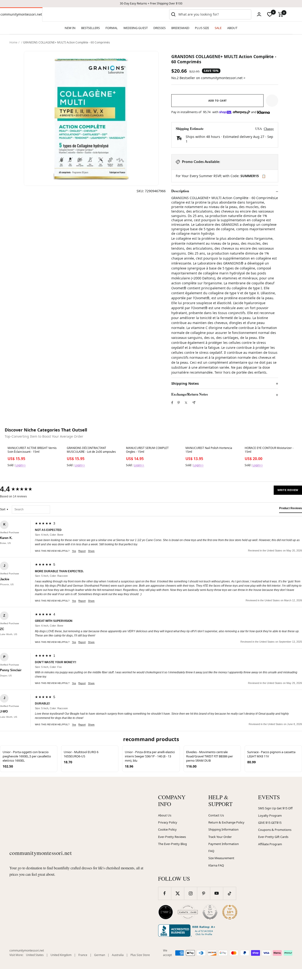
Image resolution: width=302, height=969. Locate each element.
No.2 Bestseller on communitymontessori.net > (208, 78)
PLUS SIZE (202, 28)
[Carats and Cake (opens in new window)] (188, 912)
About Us (164, 815)
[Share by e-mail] (193, 402)
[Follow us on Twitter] (177, 893)
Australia (118, 955)
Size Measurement (221, 858)
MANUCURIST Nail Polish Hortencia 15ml (208, 450)
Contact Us (216, 815)
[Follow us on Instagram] (190, 893)
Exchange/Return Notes (189, 394)
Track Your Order (220, 837)
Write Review (287, 490)
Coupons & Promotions (274, 830)
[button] (272, 100)
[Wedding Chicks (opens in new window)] (165, 912)
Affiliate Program (270, 844)
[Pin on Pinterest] (178, 402)
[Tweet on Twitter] (186, 402)
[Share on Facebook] (172, 402)
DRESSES (159, 28)
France (82, 955)
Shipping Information (223, 829)
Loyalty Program (270, 815)
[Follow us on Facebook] (164, 893)
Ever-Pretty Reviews (172, 837)
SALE (218, 28)
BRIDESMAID (180, 28)
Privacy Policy (167, 822)
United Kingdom (60, 955)
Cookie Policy (167, 829)
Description (180, 191)
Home (13, 42)
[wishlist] (270, 14)
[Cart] (280, 14)
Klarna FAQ (216, 865)
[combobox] (213, 14)
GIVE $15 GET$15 (269, 822)
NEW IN (70, 28)
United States (35, 955)
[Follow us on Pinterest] (203, 893)
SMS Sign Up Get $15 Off (275, 808)
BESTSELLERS (90, 28)
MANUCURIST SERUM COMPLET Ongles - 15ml (147, 450)
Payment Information (223, 844)
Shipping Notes (185, 383)
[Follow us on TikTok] (229, 893)
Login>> (20, 465)
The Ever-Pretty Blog (172, 844)
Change (269, 128)
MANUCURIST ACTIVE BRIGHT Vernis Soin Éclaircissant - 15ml (32, 450)
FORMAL (111, 28)
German (99, 955)
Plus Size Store (140, 955)
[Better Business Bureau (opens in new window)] (187, 930)
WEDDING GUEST (135, 28)
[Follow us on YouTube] (216, 893)
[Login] (259, 14)
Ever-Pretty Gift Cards (273, 837)
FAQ (211, 851)
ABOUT (232, 28)
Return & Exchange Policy (226, 822)
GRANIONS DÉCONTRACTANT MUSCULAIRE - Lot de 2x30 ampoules (91, 450)
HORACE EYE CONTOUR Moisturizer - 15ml (269, 450)
